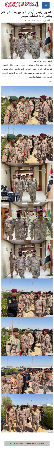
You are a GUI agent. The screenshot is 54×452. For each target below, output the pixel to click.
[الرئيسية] (22, 4)
